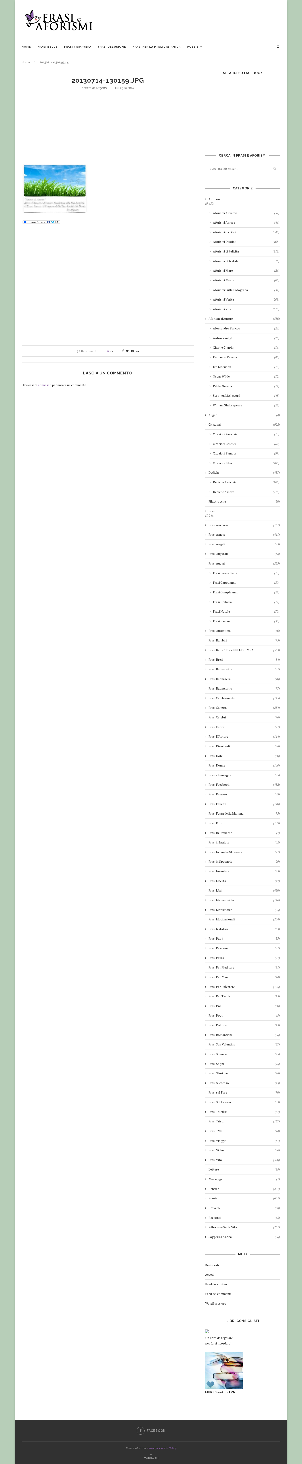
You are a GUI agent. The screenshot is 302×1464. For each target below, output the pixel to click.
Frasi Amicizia (244, 525)
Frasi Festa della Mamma (244, 813)
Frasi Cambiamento (244, 698)
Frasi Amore (244, 534)
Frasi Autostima (244, 630)
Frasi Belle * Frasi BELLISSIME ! (244, 650)
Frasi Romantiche (244, 1035)
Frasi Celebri (244, 717)
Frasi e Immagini (244, 775)
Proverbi (244, 1208)
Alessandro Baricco (246, 328)
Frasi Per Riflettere (244, 987)
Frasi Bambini (244, 640)
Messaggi (244, 1179)
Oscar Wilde (246, 376)
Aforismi (214, 199)
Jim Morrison (246, 367)
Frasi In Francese (244, 833)
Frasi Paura (244, 958)
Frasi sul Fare (244, 1092)
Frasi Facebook (244, 784)
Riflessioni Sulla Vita (244, 1227)
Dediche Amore (246, 492)
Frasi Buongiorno (244, 688)
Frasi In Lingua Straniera (244, 852)
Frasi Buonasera (244, 679)
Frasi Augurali (244, 554)
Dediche (244, 472)
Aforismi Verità (246, 299)
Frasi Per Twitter (244, 996)
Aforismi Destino (246, 241)
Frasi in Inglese (244, 842)
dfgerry (101, 88)
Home (26, 46)
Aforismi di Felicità (246, 251)
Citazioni (244, 424)
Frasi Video (244, 1150)
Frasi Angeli (244, 544)
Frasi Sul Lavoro (244, 1102)
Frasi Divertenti (244, 746)
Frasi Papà (244, 938)
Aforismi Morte (246, 280)
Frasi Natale (246, 611)
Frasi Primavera (77, 46)
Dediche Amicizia (246, 482)
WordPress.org (215, 1303)
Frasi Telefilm (244, 1112)
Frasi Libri (244, 890)
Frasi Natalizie (244, 929)
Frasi (211, 511)
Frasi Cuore (244, 727)
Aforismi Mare (246, 270)
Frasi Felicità (244, 804)
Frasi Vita (244, 1160)
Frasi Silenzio (244, 1054)
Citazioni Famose (246, 453)
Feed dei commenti (218, 1294)
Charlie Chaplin (246, 347)
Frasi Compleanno (246, 592)
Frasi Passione (244, 948)
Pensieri (244, 1189)
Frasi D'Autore (244, 736)
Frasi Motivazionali (244, 919)
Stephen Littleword (246, 395)
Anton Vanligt (246, 338)
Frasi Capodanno (246, 582)
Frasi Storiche (244, 1073)
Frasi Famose (244, 794)
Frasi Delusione (112, 46)
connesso (44, 385)
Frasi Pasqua (246, 621)
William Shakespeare (246, 405)
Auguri (244, 415)
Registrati (212, 1265)
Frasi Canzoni (244, 707)
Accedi (209, 1274)
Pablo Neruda (246, 386)
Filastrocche (244, 501)
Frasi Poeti (244, 1015)
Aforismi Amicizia (246, 213)
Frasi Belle (47, 46)
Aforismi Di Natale (246, 261)
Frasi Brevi (244, 659)
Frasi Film (244, 823)
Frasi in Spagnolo (244, 861)
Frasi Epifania (246, 602)
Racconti (244, 1217)
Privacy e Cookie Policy (161, 1448)
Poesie (193, 46)
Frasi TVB (244, 1131)
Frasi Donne (244, 765)
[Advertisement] (199, 20)
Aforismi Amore (246, 222)
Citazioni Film (246, 463)
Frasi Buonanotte (244, 669)
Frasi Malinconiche (244, 900)
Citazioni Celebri (246, 444)
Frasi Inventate (244, 871)
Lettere (244, 1169)
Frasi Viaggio (244, 1141)
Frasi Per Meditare (244, 967)
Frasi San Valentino (244, 1044)
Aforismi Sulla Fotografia (246, 290)
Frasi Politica (244, 1025)
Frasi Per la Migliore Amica (157, 46)
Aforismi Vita (246, 309)
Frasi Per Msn (244, 977)
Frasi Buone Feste (246, 573)
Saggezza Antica (244, 1237)
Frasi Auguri (244, 563)
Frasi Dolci (244, 756)
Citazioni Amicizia (246, 434)
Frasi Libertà (244, 881)
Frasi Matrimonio (244, 910)
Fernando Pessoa (246, 357)
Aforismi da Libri (246, 232)
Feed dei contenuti (217, 1284)
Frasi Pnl (244, 1006)
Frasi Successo (244, 1083)
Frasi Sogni (244, 1064)
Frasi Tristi (244, 1121)
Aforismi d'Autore (244, 318)
